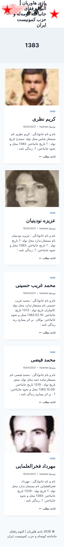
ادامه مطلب (47, 156)
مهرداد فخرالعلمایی (35, 466)
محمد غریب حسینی (35, 285)
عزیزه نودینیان (40, 220)
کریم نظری (43, 119)
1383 (52, 111)
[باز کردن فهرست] (7, 13)
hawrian (44, 126)
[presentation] (32, 87)
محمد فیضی (43, 360)
